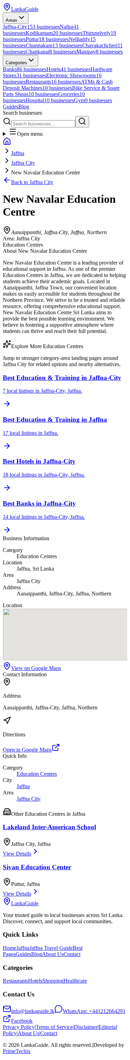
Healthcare (75, 981)
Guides (10, 106)
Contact (71, 954)
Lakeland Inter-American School (49, 827)
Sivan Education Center (37, 867)
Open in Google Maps (27, 750)
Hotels (35, 981)
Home (9, 948)
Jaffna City (23, 163)
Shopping (52, 981)
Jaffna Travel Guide (51, 948)
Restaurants (15, 981)
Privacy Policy (19, 1027)
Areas (11, 20)
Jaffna (17, 153)
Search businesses (22, 113)
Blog (23, 106)
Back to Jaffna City (32, 182)
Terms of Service (54, 1027)
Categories (16, 62)
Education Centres (37, 774)
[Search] (82, 121)
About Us (52, 954)
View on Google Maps (36, 668)
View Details (17, 854)
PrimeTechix (17, 1051)
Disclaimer (85, 1027)
